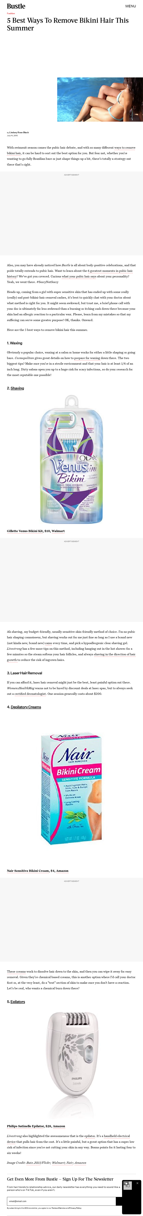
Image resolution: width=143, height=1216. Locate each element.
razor (48, 643)
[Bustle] (16, 6)
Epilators (17, 1001)
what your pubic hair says (79, 276)
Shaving (17, 388)
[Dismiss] (137, 1183)
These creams (16, 971)
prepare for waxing (87, 358)
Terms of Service (58, 1208)
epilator (89, 1136)
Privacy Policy (75, 1208)
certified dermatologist (30, 694)
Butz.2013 (33, 1163)
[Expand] (126, 1183)
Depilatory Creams (26, 707)
